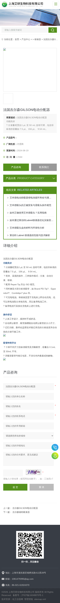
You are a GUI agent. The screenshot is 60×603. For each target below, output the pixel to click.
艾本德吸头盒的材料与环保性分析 (27, 227)
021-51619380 (55, 447)
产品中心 (26, 39)
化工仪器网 (17, 599)
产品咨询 (16, 167)
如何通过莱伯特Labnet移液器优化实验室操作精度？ (31, 220)
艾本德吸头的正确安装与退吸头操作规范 (30, 205)
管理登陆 (28, 599)
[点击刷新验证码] (33, 472)
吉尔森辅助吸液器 (21, 512)
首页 (17, 39)
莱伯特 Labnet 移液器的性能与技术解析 (30, 235)
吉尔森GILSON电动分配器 (25, 508)
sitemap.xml (40, 599)
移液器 (37, 39)
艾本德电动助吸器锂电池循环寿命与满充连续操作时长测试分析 (31, 197)
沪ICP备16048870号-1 (32, 595)
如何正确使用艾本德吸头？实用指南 (28, 212)
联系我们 (44, 167)
